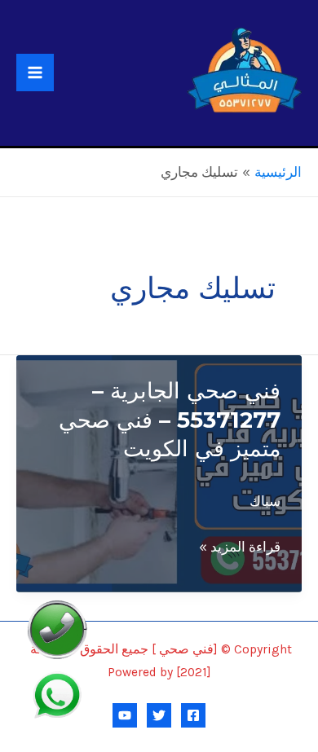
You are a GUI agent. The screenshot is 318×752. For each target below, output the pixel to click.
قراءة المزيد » (239, 549)
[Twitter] (159, 715)
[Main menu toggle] (35, 72)
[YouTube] (125, 715)
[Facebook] (193, 715)
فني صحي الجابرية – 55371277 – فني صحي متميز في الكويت (169, 419)
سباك (265, 501)
